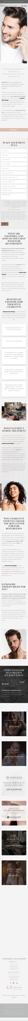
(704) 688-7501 (14, 974)
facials (20, 571)
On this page (13, 129)
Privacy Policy (10, 209)
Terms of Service (5, 1005)
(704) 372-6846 (14, 964)
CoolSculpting (14, 571)
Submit (4, 223)
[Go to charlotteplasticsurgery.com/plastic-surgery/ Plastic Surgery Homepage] (4, 6)
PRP (3, 284)
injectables (5, 573)
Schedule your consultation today (11, 690)
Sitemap (24, 1005)
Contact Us (14, 935)
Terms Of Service (17, 209)
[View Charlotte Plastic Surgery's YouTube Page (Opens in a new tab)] (17, 983)
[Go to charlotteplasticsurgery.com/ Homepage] (8, 6)
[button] (22, 6)
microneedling (6, 453)
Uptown (12, 961)
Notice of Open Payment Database (14, 1007)
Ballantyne (13, 972)
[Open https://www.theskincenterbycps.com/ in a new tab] (14, 813)
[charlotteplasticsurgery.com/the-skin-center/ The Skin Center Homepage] (14, 6)
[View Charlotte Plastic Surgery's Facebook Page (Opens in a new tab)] (10, 983)
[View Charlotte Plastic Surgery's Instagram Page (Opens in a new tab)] (13, 983)
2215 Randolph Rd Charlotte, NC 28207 (14, 966)
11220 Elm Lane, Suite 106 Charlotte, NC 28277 (14, 977)
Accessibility (19, 1005)
